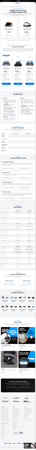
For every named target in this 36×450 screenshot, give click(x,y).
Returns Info (3, 433)
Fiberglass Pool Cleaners (5, 413)
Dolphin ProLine (11, 111)
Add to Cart (6, 83)
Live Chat (14, 428)
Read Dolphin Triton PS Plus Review (9, 284)
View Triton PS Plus (9, 35)
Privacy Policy (19, 447)
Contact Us (14, 429)
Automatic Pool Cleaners (5, 418)
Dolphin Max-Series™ (16, 413)
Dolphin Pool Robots (16, 409)
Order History (3, 428)
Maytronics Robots (16, 408)
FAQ (2, 435)
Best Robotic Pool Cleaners (5, 420)
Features (18, 40)
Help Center (15, 424)
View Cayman (6, 86)
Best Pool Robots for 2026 (28, 412)
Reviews (28, 40)
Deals (2, 429)
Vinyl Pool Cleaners (4, 414)
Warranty (2, 434)
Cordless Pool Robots (4, 417)
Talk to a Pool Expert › (18, 389)
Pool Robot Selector (27, 409)
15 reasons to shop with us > (6, 0)
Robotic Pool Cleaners (4, 6)
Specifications (23, 40)
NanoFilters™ (6, 104)
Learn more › (29, 184)
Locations (2, 438)
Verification (3, 436)
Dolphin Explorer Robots (16, 414)
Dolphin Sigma (27, 102)
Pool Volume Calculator (28, 419)
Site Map (2, 430)
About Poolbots (3, 425)
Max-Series (6, 102)
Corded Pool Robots (4, 415)
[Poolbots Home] (18, 3)
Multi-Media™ (24, 105)
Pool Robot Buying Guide (28, 408)
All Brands (14, 420)
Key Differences (13, 40)
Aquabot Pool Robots (16, 419)
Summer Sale (19, 0)
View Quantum (18, 86)
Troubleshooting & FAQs (28, 410)
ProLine (28, 49)
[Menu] (1, 3)
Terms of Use (15, 447)
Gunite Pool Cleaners (4, 412)
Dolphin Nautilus (15, 418)
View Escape (30, 86)
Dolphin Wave (15, 417)
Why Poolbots (3, 424)
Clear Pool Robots (15, 410)
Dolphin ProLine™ (15, 412)
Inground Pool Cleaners (5, 409)
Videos (25, 418)
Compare (9, 6)
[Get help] (32, 3)
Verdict (8, 40)
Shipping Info (3, 431)
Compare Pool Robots (27, 413)
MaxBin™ (25, 417)
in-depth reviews (10, 276)
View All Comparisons (18, 314)
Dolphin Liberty (15, 415)
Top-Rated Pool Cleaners (5, 419)
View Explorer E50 (27, 35)
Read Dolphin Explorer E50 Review (26, 284)
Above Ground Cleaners (5, 410)
